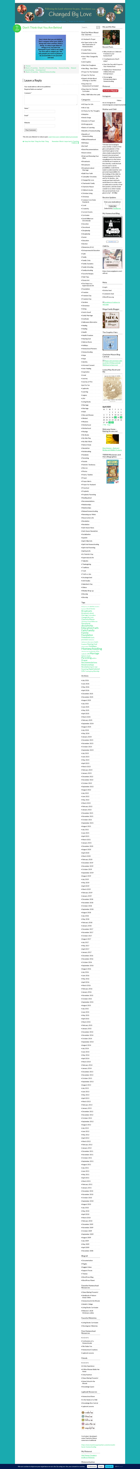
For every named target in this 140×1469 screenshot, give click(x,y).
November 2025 (87, 697)
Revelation (85, 521)
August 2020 (86, 849)
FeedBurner (117, 208)
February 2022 (87, 806)
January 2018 (87, 926)
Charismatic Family (88, 183)
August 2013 (86, 1085)
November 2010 (87, 1194)
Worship (85, 594)
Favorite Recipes (87, 274)
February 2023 (87, 770)
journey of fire (95, 651)
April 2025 (85, 713)
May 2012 (85, 1135)
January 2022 (87, 810)
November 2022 (87, 780)
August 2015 (86, 1005)
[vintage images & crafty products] (110, 350)
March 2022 (86, 803)
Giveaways (86, 305)
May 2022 (85, 800)
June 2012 (85, 1131)
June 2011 (85, 1171)
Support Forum (87, 1270)
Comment (28, 93)
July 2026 (85, 680)
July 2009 (85, 1241)
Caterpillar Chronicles (89, 177)
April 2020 (85, 853)
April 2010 (85, 1214)
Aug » (109, 425)
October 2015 (87, 999)
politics (94, 658)
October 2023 (87, 747)
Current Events (87, 212)
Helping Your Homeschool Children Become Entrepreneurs (112, 72)
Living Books (86, 402)
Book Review (91, 609)
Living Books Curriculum (90, 1307)
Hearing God (86, 339)
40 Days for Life (87, 104)
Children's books (87, 190)
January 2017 (87, 952)
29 (110, 422)
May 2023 (85, 760)
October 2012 (87, 1118)
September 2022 (87, 786)
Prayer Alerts (86, 481)
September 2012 (87, 1121)
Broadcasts (86, 161)
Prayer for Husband (89, 484)
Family (84, 257)
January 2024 (87, 737)
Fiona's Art (85, 280)
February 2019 (87, 892)
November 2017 (87, 932)
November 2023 (87, 743)
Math (84, 412)
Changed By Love (88, 180)
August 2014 (86, 1045)
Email (26, 115)
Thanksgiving (86, 564)
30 (112, 422)
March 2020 (86, 856)
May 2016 (85, 979)
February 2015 (87, 1025)
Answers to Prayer (88, 121)
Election (85, 244)
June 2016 (85, 975)
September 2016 (87, 965)
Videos (84, 587)
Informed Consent (88, 365)
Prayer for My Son (88, 75)
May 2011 (85, 1174)
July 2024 (85, 730)
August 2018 (86, 912)
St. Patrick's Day (87, 554)
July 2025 (85, 704)
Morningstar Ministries (90, 1326)
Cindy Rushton (87, 1375)
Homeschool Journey (89, 53)
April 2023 (85, 763)
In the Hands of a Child (89, 1400)
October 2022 (87, 783)
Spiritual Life (86, 551)
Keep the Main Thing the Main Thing (36, 141)
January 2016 (87, 992)
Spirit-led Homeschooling (90, 544)
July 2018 (85, 916)
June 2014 (85, 1052)
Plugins (84, 1264)
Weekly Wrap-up (88, 591)
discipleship (87, 625)
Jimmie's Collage (87, 1304)
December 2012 (87, 1111)
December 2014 (87, 1032)
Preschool (85, 488)
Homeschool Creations (90, 1350)
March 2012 (86, 1141)
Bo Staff (85, 146)
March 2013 (86, 1101)
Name (26, 108)
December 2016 (87, 956)
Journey (85, 378)
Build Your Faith (87, 173)
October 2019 (87, 869)
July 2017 (85, 942)
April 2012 (85, 1138)
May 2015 (85, 1015)
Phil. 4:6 (85, 468)
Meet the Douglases (36, 21)
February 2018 (87, 922)
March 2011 (86, 1181)
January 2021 (87, 843)
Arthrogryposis (87, 124)
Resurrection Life (88, 518)
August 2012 (86, 1125)
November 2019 (87, 866)
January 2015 (87, 1028)
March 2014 (86, 1062)
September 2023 (87, 750)
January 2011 (87, 1188)
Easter (84, 237)
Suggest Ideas (87, 1267)
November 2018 (87, 902)
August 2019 (86, 876)
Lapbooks (85, 388)
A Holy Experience (88, 1366)
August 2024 (86, 727)
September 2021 (87, 823)
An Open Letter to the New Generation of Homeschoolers (89, 44)
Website (27, 123)
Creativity (85, 208)
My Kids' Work (87, 441)
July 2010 (85, 1208)
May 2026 (85, 687)
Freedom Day (86, 295)
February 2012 (87, 1145)
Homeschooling (64, 68)
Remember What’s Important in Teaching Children (65, 142)
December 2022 (87, 776)
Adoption (85, 114)
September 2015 (87, 1002)
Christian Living (87, 193)
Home (25, 21)
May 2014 (85, 1055)
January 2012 (87, 1148)
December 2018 (87, 899)
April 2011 (85, 1178)
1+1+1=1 (85, 1338)
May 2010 (85, 1211)
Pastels (84, 461)
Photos (84, 471)
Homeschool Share (88, 1396)
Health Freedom (87, 335)
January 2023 (87, 773)
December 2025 (87, 694)
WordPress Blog (87, 1277)
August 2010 (86, 1204)
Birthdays (85, 143)
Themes (85, 1274)
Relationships (86, 504)
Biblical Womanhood (89, 139)
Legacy (84, 395)
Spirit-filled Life (87, 541)
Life (88, 654)
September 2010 (87, 1201)
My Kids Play (86, 438)
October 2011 (87, 1158)
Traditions (85, 567)
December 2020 (87, 846)
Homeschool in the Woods (91, 1301)
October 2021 (87, 820)
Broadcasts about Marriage (87, 614)
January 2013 (87, 1108)
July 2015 (85, 1009)
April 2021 (85, 836)
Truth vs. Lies (86, 574)
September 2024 (87, 723)
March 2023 (86, 766)
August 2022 (86, 790)
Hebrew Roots (87, 342)
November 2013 (87, 1075)
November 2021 (87, 816)
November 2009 (87, 1227)
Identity (85, 362)
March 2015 (86, 1022)
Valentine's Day (87, 584)
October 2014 (87, 1038)
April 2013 (85, 1098)
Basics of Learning (32, 68)
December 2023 (87, 740)
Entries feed (107, 290)
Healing (84, 325)
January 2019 (87, 896)
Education (85, 240)
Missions (85, 422)
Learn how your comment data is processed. (63, 137)
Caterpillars (92, 615)
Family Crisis (86, 260)
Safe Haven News (88, 528)
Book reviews (86, 153)
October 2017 (87, 936)
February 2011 (87, 1184)
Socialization (86, 534)
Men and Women (88, 415)
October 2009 (87, 1231)
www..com (112, 241)
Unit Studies (86, 581)
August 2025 (86, 700)
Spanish (84, 538)
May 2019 (85, 883)
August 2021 (86, 826)
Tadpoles (85, 561)
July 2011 (85, 1168)
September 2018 (87, 909)
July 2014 (85, 1048)
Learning (85, 392)
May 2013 (85, 1095)
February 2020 (87, 859)
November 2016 (87, 959)
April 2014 (85, 1058)
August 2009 (86, 1237)
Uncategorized (40, 70)
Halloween (91, 639)
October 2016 (87, 962)
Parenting (85, 458)
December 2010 (87, 1191)
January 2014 (87, 1068)
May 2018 (85, 919)
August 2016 (86, 969)
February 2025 (87, 720)
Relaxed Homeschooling (47, 72)
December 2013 (87, 1072)
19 (121, 417)
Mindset (85, 418)
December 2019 (87, 863)
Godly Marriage (87, 315)
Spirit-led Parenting (88, 547)
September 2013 (87, 1081)
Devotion (85, 224)
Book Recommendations (90, 149)
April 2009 (85, 1247)
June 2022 (85, 796)
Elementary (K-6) (88, 247)
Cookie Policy (86, 50)
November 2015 (87, 995)
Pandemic (85, 455)
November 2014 (87, 1035)
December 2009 (87, 1224)
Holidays (85, 345)
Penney (28, 66)
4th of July (85, 108)
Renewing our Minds (89, 514)
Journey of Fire (87, 382)
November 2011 (87, 1154)
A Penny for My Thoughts (91, 111)
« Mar (104, 425)
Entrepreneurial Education (91, 250)
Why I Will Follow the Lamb (91, 94)
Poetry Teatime (87, 475)
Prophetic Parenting (89, 494)
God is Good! (86, 312)
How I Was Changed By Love (56, 21)
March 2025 (86, 717)
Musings (85, 431)
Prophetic (85, 491)
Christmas (85, 197)
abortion (91, 606)
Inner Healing (86, 368)
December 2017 (87, 929)
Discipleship (86, 230)
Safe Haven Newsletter (90, 531)
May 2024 (85, 733)
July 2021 (85, 829)
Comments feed (108, 294)
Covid (84, 205)
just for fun (86, 385)
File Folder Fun (87, 1346)
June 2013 (85, 1091)
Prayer (84, 478)
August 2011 (86, 1164)
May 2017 (85, 946)
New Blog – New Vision (90, 68)
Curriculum (85, 215)
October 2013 (87, 1078)
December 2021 (87, 813)
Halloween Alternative (89, 322)
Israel (84, 375)
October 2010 (87, 1198)
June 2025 (85, 707)
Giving (84, 309)
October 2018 (87, 906)
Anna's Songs (86, 117)
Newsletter (86, 448)
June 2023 (85, 757)
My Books (85, 435)
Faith (84, 254)
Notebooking (86, 451)
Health (84, 332)
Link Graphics (86, 62)
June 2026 (85, 684)
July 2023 (85, 753)
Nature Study (86, 445)
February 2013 (87, 1105)
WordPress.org (108, 297)
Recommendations (88, 501)
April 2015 (85, 1019)
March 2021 (86, 839)
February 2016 (87, 989)
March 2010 (86, 1218)
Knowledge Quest (88, 1387)
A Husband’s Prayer (89, 39)
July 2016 (85, 972)
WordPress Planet (88, 1280)
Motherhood (86, 425)
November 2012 (87, 1115)
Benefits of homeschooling (48, 68)
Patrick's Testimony (88, 465)
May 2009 (85, 1244)
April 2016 (85, 982)
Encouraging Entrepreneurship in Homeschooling (110, 79)
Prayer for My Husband (77, 21)
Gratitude (85, 319)
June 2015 (85, 1012)
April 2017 (85, 949)
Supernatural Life (88, 557)
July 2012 (85, 1128)
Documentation (87, 1260)
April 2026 (85, 690)
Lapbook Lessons (88, 1353)
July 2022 (85, 793)
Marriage (85, 405)
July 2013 (85, 1088)
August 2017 (86, 939)
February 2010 (87, 1221)
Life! (83, 398)
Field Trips (85, 277)
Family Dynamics (87, 264)
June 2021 (85, 833)
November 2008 (87, 1251)
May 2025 (85, 710)
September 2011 (87, 1161)
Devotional (86, 227)
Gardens (85, 302)
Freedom (85, 292)
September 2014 (87, 1042)
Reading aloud (87, 498)
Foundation (86, 289)
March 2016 (86, 985)
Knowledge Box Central (90, 1403)
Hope (84, 355)
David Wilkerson (92, 621)
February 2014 (87, 1065)
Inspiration (85, 372)
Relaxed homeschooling (90, 511)
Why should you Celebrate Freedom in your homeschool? (112, 54)
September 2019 (87, 873)
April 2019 (85, 886)
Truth (84, 571)
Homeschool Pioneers (89, 349)
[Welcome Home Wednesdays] (112, 443)
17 (115, 417)
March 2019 (86, 889)
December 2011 (87, 1151)
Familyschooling (87, 270)
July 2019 (85, 879)
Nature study (85, 656)
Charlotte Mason (88, 187)
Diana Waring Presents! (90, 1292)
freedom (85, 637)
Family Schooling (87, 267)
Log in (105, 287)
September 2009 (87, 1234)
